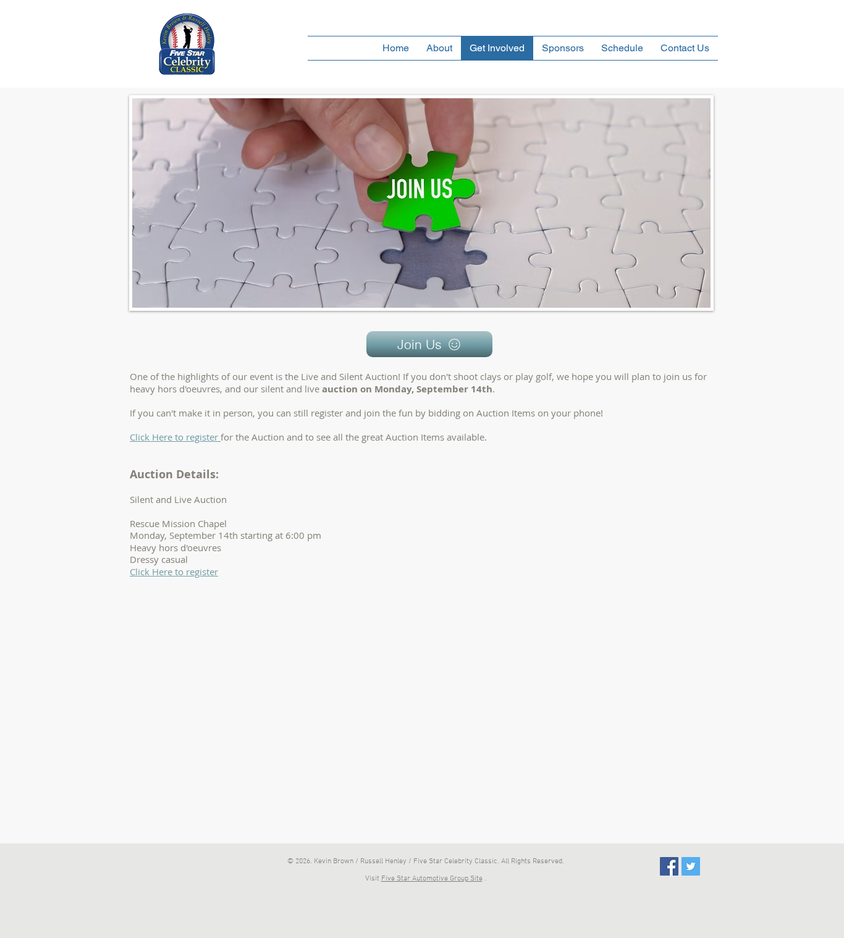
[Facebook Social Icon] (669, 866)
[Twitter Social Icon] (691, 866)
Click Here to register (174, 571)
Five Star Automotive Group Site (432, 878)
